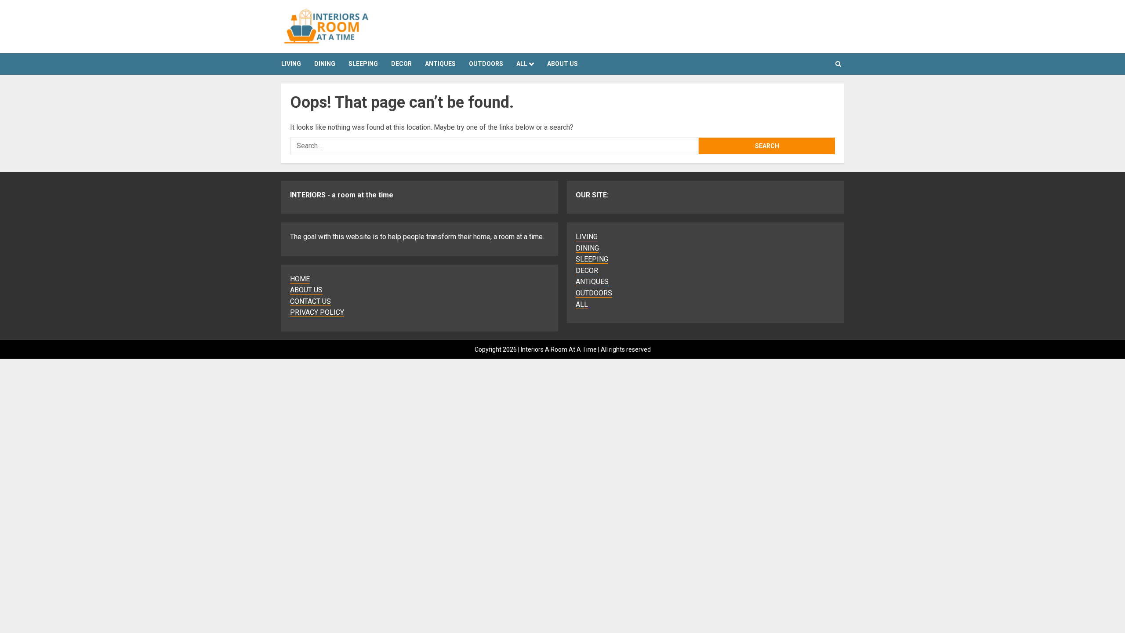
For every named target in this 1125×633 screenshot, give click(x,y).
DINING (324, 63)
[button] (838, 64)
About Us (562, 63)
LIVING (291, 63)
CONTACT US (310, 301)
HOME (300, 279)
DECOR (401, 63)
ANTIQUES (440, 63)
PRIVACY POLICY (317, 312)
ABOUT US (306, 290)
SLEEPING (363, 63)
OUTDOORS (486, 63)
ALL (521, 63)
